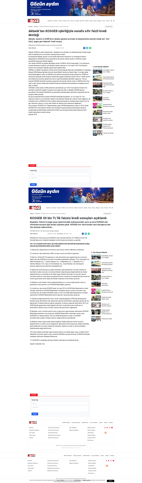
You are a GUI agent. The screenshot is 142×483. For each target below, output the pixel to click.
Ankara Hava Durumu (53, 430)
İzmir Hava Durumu (53, 432)
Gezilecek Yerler (92, 437)
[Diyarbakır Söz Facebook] (106, 461)
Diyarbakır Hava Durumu (54, 435)
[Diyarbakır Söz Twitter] (107, 428)
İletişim (106, 422)
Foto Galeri (32, 432)
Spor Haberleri (73, 427)
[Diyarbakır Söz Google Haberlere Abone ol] (109, 26)
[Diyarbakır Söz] (33, 21)
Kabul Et (110, 480)
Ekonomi (73, 20)
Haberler (30, 26)
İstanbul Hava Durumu (53, 427)
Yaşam (91, 20)
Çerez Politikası (94, 422)
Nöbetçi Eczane (91, 427)
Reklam (111, 422)
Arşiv (103, 20)
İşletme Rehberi (91, 435)
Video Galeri (32, 435)
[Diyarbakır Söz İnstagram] (109, 428)
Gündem (55, 20)
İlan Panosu (91, 440)
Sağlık (77, 20)
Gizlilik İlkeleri (85, 422)
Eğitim (87, 20)
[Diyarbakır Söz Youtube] (112, 428)
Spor (68, 20)
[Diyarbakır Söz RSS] (105, 433)
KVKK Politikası (66, 422)
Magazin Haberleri (73, 430)
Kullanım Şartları (76, 422)
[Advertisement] (59, 129)
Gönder (33, 184)
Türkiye (60, 20)
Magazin (99, 20)
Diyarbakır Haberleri (34, 430)
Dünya (95, 20)
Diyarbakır (50, 20)
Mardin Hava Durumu (53, 437)
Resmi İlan (82, 20)
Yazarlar (108, 20)
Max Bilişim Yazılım (77, 447)
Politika (65, 20)
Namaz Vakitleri (91, 430)
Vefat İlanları (91, 432)
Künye (101, 422)
